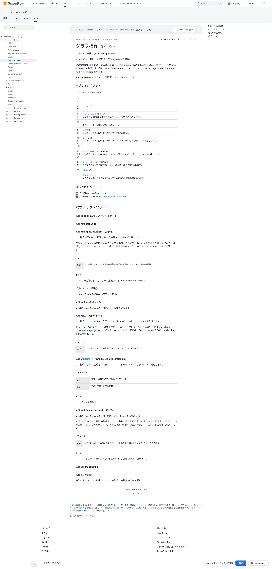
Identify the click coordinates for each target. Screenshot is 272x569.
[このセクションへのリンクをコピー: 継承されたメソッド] (104, 187)
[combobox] (209, 3)
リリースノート (164, 538)
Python (15, 18)
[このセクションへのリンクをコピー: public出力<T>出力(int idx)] (106, 316)
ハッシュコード (89, 106)
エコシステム (82, 3)
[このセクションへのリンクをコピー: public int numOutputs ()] (104, 302)
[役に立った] (190, 39)
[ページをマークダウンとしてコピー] (110, 46)
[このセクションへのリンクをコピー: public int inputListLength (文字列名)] (117, 231)
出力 (84, 138)
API (64, 3)
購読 (241, 563)
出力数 (85, 130)
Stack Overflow (163, 542)
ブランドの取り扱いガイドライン (172, 547)
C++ (26, 18)
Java (35, 18)
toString (86, 170)
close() (80, 68)
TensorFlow (80, 39)
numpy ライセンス (83, 511)
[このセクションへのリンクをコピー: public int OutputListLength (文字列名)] (119, 410)
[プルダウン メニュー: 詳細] (57, 3)
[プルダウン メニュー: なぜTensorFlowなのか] (141, 3)
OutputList (87, 151)
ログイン (265, 3)
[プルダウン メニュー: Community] (111, 3)
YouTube (46, 551)
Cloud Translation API (118, 30)
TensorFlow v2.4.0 (15, 12)
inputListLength (89, 114)
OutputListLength (90, 162)
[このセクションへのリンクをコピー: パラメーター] (90, 258)
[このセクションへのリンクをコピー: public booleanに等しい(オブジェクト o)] (120, 216)
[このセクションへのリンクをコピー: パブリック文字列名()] (101, 288)
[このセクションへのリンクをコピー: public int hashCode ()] (102, 224)
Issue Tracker (163, 533)
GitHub (252, 3)
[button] (18, 36)
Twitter (45, 547)
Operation (116, 59)
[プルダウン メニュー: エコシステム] (91, 3)
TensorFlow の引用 (165, 551)
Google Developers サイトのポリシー (120, 508)
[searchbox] (19, 27)
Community (102, 3)
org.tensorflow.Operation (109, 196)
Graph (79, 59)
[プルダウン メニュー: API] (69, 3)
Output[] (86, 359)
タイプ (85, 175)
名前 (84, 122)
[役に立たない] (194, 39)
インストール (39, 3)
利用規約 (45, 563)
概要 (5, 18)
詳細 (52, 3)
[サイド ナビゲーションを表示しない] (34, 564)
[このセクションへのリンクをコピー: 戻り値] (84, 275)
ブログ (44, 533)
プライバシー (58, 563)
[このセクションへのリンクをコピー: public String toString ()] (103, 467)
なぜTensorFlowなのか (127, 3)
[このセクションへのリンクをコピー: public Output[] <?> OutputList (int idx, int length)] (129, 359)
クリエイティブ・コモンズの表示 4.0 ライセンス (130, 505)
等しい (85, 92)
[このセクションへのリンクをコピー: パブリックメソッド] (104, 86)
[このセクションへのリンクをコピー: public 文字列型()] (96, 475)
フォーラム (46, 538)
